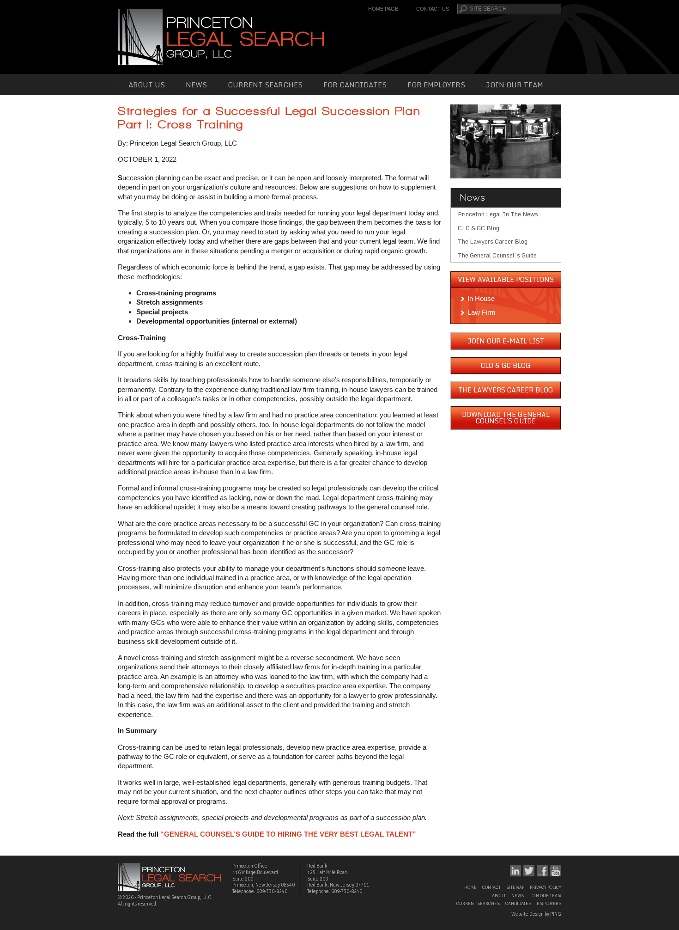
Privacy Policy (545, 887)
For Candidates (355, 84)
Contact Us (432, 9)
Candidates (518, 903)
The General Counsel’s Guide (497, 255)
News (196, 84)
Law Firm (481, 312)
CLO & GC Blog (478, 228)
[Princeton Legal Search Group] (221, 36)
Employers (549, 903)
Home (470, 887)
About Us (146, 84)
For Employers (436, 84)
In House (481, 298)
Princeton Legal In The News (498, 214)
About (499, 896)
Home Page (383, 9)
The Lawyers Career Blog (492, 241)
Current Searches (265, 84)
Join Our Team (514, 84)
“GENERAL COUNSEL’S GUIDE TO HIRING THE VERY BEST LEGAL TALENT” (288, 834)
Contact (491, 887)
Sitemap (515, 887)
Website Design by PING (536, 914)
